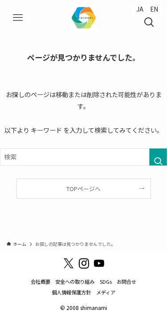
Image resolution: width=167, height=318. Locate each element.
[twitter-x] (68, 263)
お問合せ (126, 281)
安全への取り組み (74, 281)
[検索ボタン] (149, 18)
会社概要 (40, 281)
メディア (105, 292)
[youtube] (99, 263)
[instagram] (83, 263)
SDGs (106, 281)
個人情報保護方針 (71, 292)
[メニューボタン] (18, 18)
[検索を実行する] (158, 157)
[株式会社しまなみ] (83, 18)
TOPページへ (83, 188)
